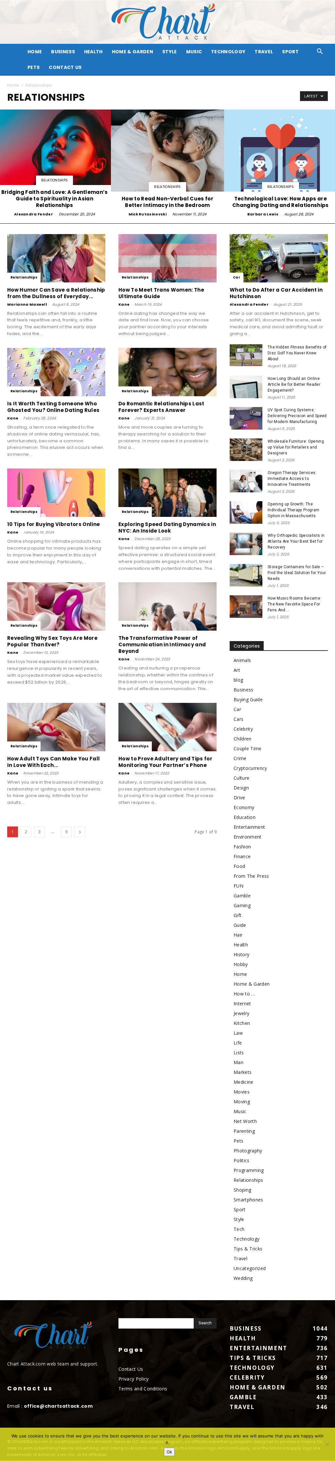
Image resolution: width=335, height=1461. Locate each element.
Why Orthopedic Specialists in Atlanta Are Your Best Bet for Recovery (296, 541)
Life (238, 1043)
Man (238, 1062)
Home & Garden (132, 51)
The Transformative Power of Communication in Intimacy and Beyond (162, 644)
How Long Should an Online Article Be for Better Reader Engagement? (294, 384)
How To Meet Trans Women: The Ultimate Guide (161, 293)
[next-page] (79, 831)
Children (243, 739)
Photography (248, 1150)
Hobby (241, 964)
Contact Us (65, 67)
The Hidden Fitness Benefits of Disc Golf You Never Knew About (297, 353)
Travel (264, 51)
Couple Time (248, 748)
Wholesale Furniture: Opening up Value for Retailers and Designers (296, 447)
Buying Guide (248, 699)
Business (63, 51)
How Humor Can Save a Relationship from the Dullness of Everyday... (56, 293)
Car (236, 277)
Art (237, 670)
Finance (242, 856)
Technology (228, 51)
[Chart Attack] (167, 22)
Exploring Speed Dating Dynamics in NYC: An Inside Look (167, 527)
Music (194, 51)
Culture (241, 778)
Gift (237, 915)
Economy (244, 807)
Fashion (242, 846)
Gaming (242, 905)
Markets (243, 1072)
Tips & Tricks (248, 1249)
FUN (238, 886)
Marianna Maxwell (27, 304)
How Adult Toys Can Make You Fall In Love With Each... (53, 762)
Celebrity (243, 729)
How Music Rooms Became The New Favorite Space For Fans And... (294, 604)
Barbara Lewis (262, 214)
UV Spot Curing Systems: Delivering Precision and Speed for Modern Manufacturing (297, 416)
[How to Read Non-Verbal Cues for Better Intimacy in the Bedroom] (167, 164)
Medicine (244, 1082)
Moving (242, 1101)
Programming (249, 1170)
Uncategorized (250, 1268)
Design (241, 788)
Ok (169, 1451)
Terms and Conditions (142, 1388)
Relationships (54, 180)
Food (239, 866)
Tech (239, 1229)
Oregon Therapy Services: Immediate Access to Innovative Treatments (292, 478)
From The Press (251, 876)
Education (245, 817)
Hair (238, 935)
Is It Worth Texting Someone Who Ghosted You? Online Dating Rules (53, 407)
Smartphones (248, 1200)
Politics (242, 1160)
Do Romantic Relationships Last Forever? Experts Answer (161, 407)
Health (93, 51)
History (241, 954)
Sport (290, 51)
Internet (242, 1003)
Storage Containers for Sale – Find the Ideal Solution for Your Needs (297, 573)
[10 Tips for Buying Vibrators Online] (56, 492)
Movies (242, 1092)
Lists (239, 1052)
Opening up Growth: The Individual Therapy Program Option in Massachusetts (293, 510)
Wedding (243, 1278)
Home (13, 85)
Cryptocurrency (250, 768)
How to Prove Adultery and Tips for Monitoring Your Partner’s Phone (165, 762)
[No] (327, 1444)
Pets (33, 67)
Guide (240, 925)
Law (238, 1033)
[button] (320, 52)
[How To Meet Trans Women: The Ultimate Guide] (167, 258)
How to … (244, 994)
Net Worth (245, 1121)
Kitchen (242, 1023)
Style (169, 51)
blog (238, 680)
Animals (242, 660)
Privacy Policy (133, 1379)
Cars (238, 719)
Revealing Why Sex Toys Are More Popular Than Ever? (52, 641)
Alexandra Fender (33, 214)
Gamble (242, 895)
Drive (239, 797)
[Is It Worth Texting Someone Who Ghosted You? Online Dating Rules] (56, 372)
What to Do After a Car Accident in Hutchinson (276, 293)
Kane (124, 304)
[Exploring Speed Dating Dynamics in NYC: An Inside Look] (167, 492)
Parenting (244, 1131)
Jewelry (241, 1013)
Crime (240, 758)
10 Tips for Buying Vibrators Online (53, 524)
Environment (248, 837)
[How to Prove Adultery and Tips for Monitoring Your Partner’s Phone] (167, 727)
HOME (34, 51)
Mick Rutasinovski (148, 214)
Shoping (242, 1190)
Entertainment (249, 827)
